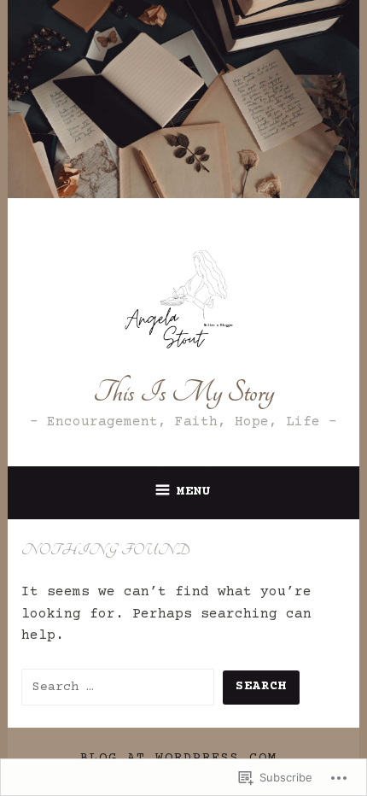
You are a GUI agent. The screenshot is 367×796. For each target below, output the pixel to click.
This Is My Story (183, 392)
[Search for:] (122, 686)
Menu (194, 491)
